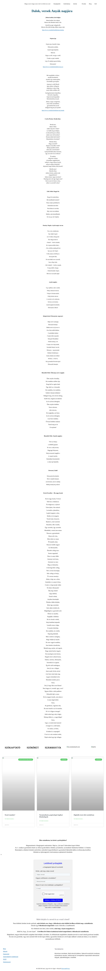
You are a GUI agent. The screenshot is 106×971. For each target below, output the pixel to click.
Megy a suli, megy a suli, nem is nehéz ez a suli (37, 4)
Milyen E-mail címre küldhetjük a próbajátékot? (49, 885)
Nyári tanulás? (10, 815)
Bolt (96, 4)
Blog (90, 4)
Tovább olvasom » (9, 819)
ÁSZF (5, 959)
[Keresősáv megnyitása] (100, 4)
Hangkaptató (56, 4)
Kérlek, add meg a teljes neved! (45, 871)
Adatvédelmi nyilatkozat (10, 956)
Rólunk (5, 951)
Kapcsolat (6, 954)
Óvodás (84, 4)
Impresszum (7, 962)
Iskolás (75, 4)
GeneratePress (65, 968)
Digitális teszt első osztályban (84, 815)
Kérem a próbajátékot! (53, 900)
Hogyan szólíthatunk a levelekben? (46, 878)
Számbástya (66, 4)
